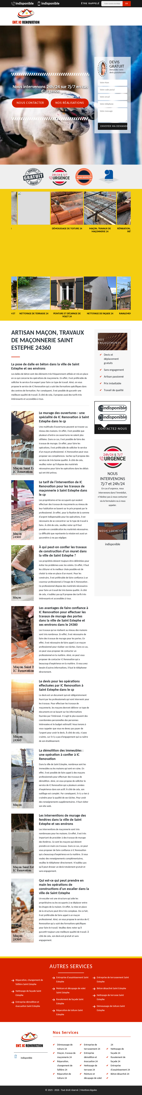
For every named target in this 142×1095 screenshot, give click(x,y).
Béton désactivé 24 (120, 1074)
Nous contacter (30, 103)
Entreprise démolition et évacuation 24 (91, 1057)
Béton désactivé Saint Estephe (111, 988)
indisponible (25, 3)
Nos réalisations (69, 103)
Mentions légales (88, 1090)
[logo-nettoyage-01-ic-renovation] (29, 1041)
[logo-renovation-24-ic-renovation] (26, 16)
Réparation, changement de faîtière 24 (64, 1065)
